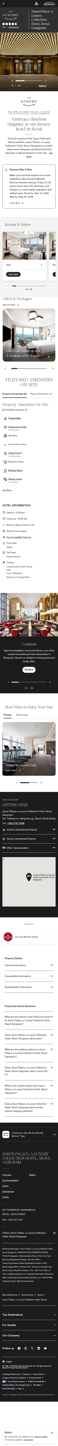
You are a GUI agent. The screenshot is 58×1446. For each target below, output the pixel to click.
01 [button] (26, 688)
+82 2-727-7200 (15, 823)
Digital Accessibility (36, 1381)
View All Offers (8, 305)
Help (20, 1389)
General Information (15, 965)
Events (5, 1197)
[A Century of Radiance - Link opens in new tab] (29, 335)
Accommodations (10, 1180)
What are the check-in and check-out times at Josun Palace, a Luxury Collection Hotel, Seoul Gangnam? (27, 1020)
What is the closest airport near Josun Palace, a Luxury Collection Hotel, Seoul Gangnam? (26, 1089)
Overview (6, 1175)
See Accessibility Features (19, 537)
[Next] (52, 286)
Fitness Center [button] (15, 479)
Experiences (8, 1191)
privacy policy (41, 1436)
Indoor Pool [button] (14, 453)
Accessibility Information (18, 976)
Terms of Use (38, 1374)
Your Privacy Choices (16, 1382)
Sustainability (14, 418)
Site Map (37, 1385)
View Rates (13, 274)
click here (28, 1440)
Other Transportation (18, 847)
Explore (29, 669)
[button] (36, 3)
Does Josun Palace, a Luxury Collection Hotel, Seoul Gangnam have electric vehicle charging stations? (26, 1107)
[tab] (14, 393)
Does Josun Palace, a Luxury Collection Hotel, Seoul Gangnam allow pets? (26, 1036)
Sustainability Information (18, 987)
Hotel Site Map (8, 1389)
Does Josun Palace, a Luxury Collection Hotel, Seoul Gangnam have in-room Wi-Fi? (26, 1071)
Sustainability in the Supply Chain (16, 1385)
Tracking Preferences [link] (11, 1374)
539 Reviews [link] (13, 27)
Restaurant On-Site (17, 427)
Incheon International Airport (22, 829)
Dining (5, 1186)
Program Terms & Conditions (14, 1378)
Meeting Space (15, 470)
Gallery (43, 85)
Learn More (15, 203)
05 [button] (32, 688)
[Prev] (6, 286)
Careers (26, 1374)
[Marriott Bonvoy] (48, 4)
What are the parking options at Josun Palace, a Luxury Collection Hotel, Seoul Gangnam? (26, 1053)
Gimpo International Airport (21, 838)
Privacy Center (35, 1378)
